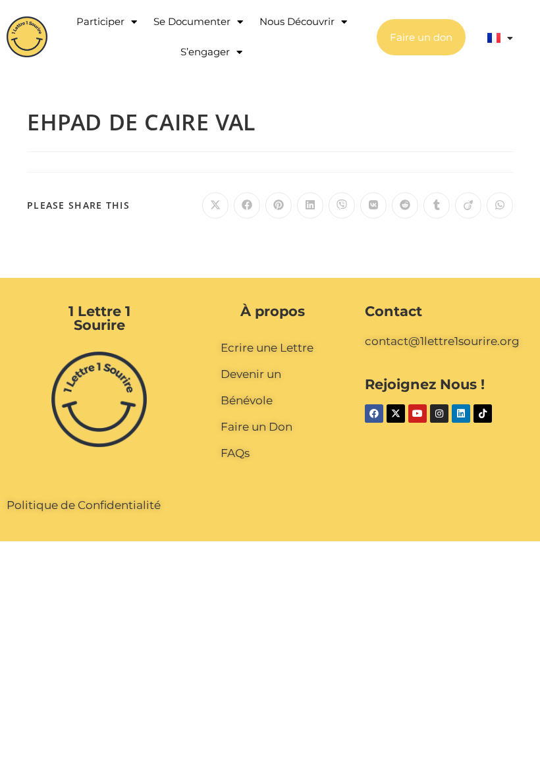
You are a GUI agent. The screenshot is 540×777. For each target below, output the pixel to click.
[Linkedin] (461, 413)
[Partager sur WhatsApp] (500, 205)
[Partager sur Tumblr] (436, 205)
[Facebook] (374, 413)
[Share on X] (215, 205)
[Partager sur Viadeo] (468, 205)
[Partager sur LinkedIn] (310, 205)
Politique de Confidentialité (84, 505)
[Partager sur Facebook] (247, 205)
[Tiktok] (482, 413)
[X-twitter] (396, 413)
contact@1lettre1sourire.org (442, 341)
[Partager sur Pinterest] (278, 205)
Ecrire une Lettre (267, 347)
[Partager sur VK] (373, 205)
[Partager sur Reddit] (405, 205)
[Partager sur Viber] (342, 205)
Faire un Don (256, 426)
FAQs (235, 453)
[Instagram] (439, 413)
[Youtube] (417, 413)
